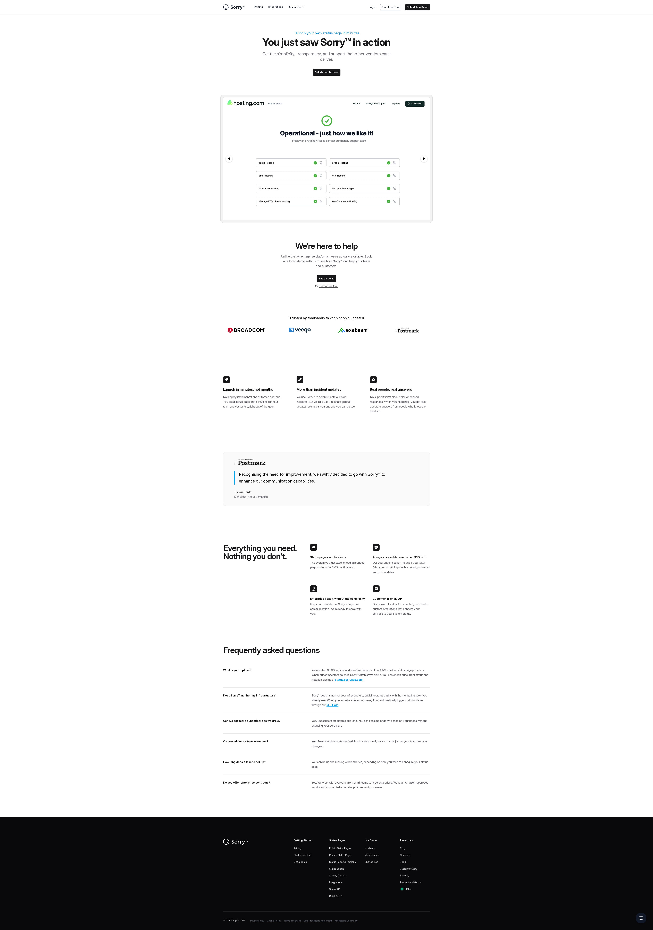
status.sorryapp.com (349, 679)
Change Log (371, 861)
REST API (332, 705)
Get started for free (326, 72)
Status (408, 888)
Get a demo (300, 861)
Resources (294, 7)
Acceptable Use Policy (346, 920)
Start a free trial (302, 855)
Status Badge (336, 868)
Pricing (258, 6)
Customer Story (408, 868)
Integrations (275, 6)
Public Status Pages (340, 848)
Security (404, 875)
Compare (405, 855)
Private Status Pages (340, 855)
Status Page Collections (342, 861)
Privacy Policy (257, 920)
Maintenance (372, 855)
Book (403, 861)
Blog (402, 848)
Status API (334, 889)
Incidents (370, 848)
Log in (372, 7)
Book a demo (326, 278)
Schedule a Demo (417, 7)
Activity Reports (338, 875)
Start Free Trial (390, 7)
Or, (326, 286)
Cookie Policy (274, 920)
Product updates (409, 882)
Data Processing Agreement (318, 920)
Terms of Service (292, 920)
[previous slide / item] (229, 158)
